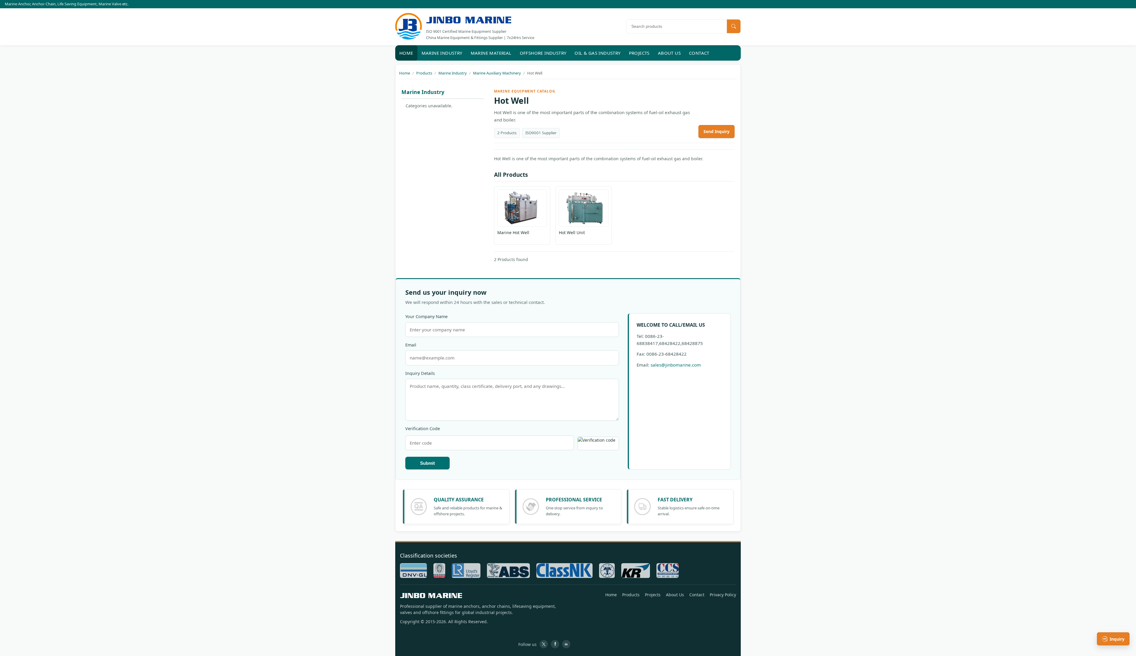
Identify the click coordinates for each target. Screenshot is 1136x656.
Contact (699, 53)
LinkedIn (566, 644)
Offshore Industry (543, 53)
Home (406, 53)
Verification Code (422, 428)
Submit (427, 463)
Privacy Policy (723, 594)
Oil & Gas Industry (597, 53)
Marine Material (491, 53)
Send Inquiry (716, 131)
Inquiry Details (420, 373)
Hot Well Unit (572, 232)
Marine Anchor (17, 4)
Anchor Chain (44, 4)
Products (631, 594)
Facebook (555, 644)
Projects (639, 53)
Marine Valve (110, 4)
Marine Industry (442, 53)
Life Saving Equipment (77, 4)
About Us (669, 53)
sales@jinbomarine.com (676, 365)
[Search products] (733, 26)
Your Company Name (426, 316)
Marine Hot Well (513, 232)
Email (410, 345)
